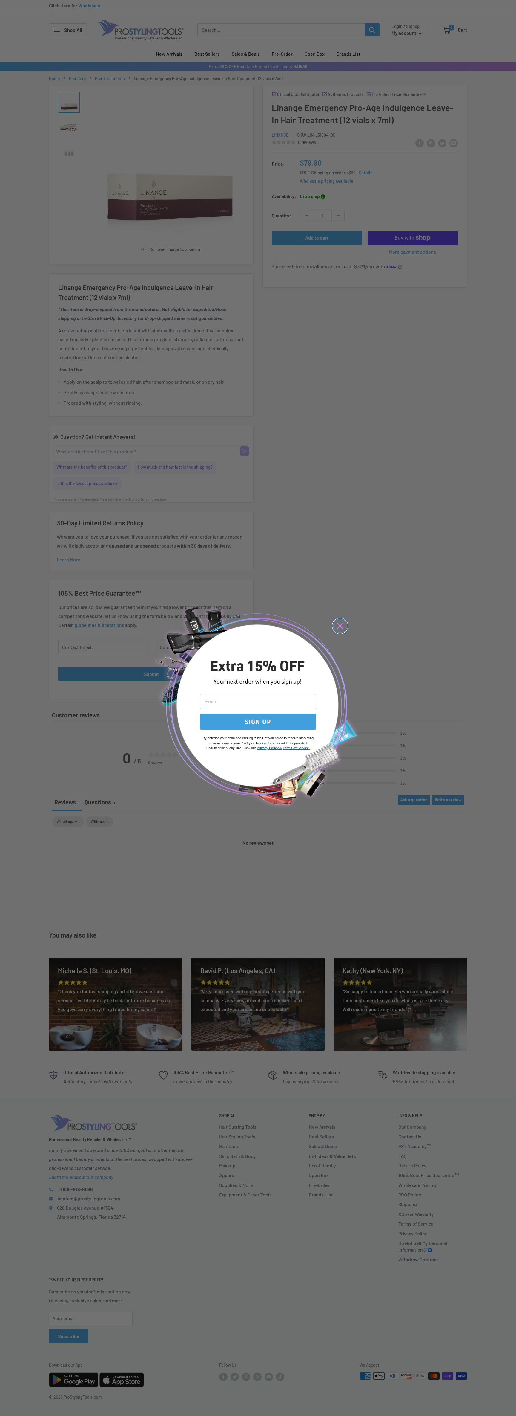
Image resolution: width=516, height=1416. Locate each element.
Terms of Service (296, 748)
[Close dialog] (340, 625)
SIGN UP (258, 721)
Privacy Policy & (269, 748)
